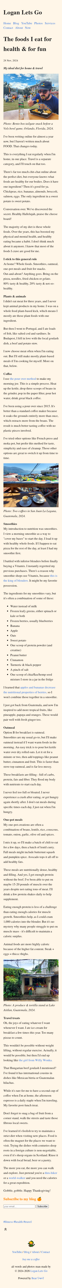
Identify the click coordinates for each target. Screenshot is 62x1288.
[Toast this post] (5, 1230)
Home (7, 23)
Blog (16, 23)
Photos (38, 23)
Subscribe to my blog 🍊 (22, 1198)
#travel (27, 1222)
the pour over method (23, 378)
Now (28, 27)
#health (18, 1222)
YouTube (26, 23)
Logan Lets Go (38, 1271)
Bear (38, 1278)
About (19, 27)
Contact (8, 27)
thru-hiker (51, 1173)
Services (50, 23)
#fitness (8, 1222)
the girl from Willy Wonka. (35, 1060)
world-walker (17, 1178)
